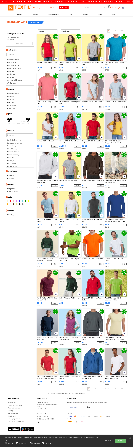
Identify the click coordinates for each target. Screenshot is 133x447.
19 (122, 31)
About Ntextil (12, 402)
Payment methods (14, 408)
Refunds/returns (13, 413)
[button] (105, 8)
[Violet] (16, 201)
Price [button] (10, 114)
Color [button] (10, 197)
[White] (10, 204)
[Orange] (7, 204)
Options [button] (11, 184)
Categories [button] (12, 50)
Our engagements (14, 419)
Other (114, 14)
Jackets (85, 14)
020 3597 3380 (42, 413)
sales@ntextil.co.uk (43, 409)
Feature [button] (11, 210)
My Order (53, 8)
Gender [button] (11, 89)
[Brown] (13, 204)
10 (118, 389)
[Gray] (22, 204)
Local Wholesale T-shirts (16, 421)
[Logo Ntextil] (19, 8)
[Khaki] (16, 204)
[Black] (19, 204)
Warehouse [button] (12, 171)
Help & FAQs (12, 416)
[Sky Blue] (22, 201)
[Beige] (7, 201)
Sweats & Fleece (53, 14)
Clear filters (19, 43)
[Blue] (19, 201)
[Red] (10, 201)
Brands (19, 14)
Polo (70, 14)
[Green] (25, 201)
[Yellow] (29, 201)
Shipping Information (40, 8)
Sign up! (90, 407)
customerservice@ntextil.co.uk (47, 404)
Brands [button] (11, 130)
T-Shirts (35, 14)
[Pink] (13, 201)
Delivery (10, 410)
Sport (100, 14)
